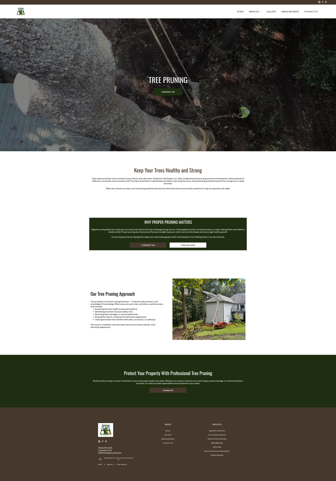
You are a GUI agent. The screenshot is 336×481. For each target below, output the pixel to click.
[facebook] (322, 2)
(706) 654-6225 (105, 447)
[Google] (319, 2)
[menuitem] (240, 11)
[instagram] (326, 2)
